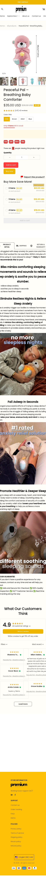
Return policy (16, 841)
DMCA (13, 818)
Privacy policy (16, 829)
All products (11, 26)
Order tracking (16, 809)
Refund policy (16, 846)
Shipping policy (16, 837)
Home (2, 26)
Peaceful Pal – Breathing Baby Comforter (14, 660)
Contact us (15, 805)
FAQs (13, 814)
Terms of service (17, 833)
